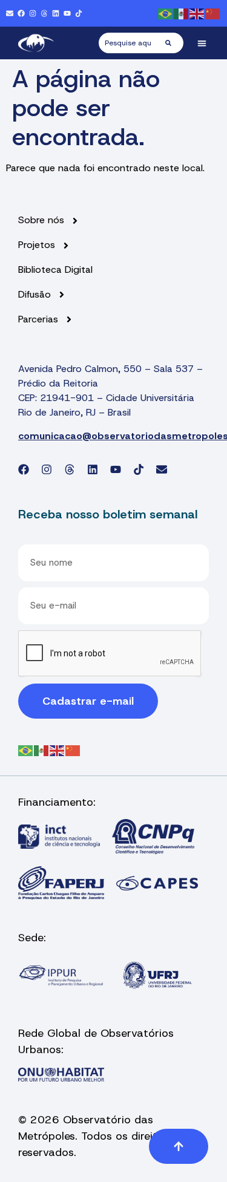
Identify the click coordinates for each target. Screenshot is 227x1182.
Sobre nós (41, 220)
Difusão (34, 295)
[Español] (181, 13)
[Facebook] (21, 13)
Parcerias (38, 319)
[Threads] (44, 13)
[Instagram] (32, 13)
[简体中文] (213, 13)
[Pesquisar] (174, 43)
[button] (202, 43)
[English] (197, 13)
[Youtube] (67, 13)
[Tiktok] (78, 13)
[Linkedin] (55, 13)
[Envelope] (9, 13)
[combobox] (132, 43)
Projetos (36, 245)
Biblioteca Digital (55, 270)
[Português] (166, 13)
